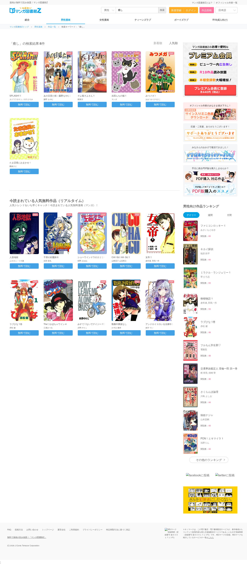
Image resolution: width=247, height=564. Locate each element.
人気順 (173, 43)
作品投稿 (207, 10)
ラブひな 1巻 (16, 323)
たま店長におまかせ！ (20, 162)
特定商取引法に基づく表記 (118, 529)
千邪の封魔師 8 (51, 257)
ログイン (191, 10)
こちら (211, 537)
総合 (27, 19)
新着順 (157, 43)
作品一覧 (52, 27)
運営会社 (61, 529)
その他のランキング (209, 460)
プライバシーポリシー (93, 529)
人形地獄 (14, 257)
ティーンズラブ (143, 19)
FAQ (9, 529)
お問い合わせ (32, 529)
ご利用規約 (74, 529)
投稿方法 (19, 529)
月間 (229, 215)
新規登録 (176, 10)
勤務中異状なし (119, 323)
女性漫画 (104, 19)
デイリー (191, 215)
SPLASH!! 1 (15, 95)
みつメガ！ (151, 95)
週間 (210, 215)
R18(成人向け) (219, 19)
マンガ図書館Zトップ (19, 27)
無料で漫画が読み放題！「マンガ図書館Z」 (26, 537)
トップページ (48, 529)
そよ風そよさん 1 (86, 95)
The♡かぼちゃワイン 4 (55, 323)
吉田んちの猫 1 (119, 95)
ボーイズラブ (181, 19)
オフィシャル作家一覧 (226, 2)
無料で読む (24, 104)
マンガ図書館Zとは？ (202, 2)
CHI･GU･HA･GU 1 (121, 257)
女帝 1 (149, 257)
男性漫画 (65, 19)
